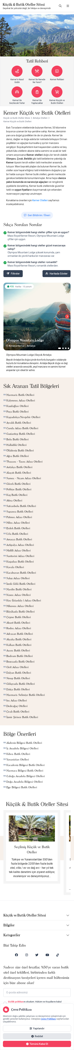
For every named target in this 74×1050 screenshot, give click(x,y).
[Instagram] (26, 955)
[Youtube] (47, 955)
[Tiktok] (57, 955)
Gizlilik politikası (16, 1002)
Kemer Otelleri (40, 200)
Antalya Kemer (17, 345)
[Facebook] (16, 955)
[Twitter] (36, 955)
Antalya (31, 345)
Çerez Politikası (48, 1019)
